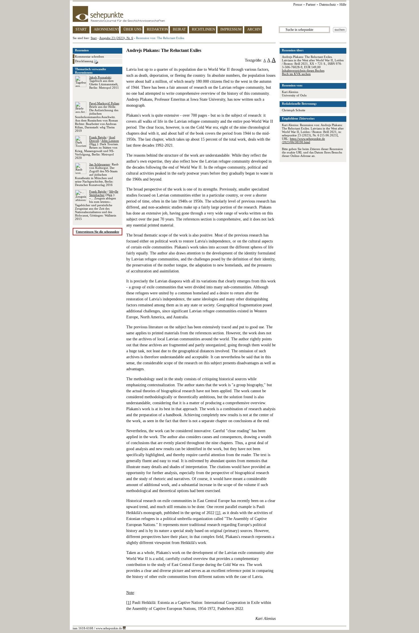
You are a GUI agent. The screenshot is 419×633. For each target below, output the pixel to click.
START (81, 29)
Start (94, 38)
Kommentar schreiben (89, 56)
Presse (297, 5)
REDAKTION (157, 29)
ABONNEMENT (106, 29)
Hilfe (342, 5)
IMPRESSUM (231, 29)
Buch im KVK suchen (296, 74)
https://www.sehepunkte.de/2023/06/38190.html (303, 140)
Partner (311, 5)
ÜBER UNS (132, 29)
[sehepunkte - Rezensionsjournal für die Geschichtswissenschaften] (209, 14)
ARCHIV (254, 29)
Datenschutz (327, 5)
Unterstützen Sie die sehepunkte (97, 231)
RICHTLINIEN (203, 29)
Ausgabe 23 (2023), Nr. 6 (116, 38)
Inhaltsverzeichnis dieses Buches (303, 70)
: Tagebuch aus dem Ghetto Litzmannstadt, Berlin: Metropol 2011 (104, 82)
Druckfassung (84, 61)
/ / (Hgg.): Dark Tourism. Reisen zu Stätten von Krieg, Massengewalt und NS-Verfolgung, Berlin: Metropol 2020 (97, 147)
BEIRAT (179, 29)
